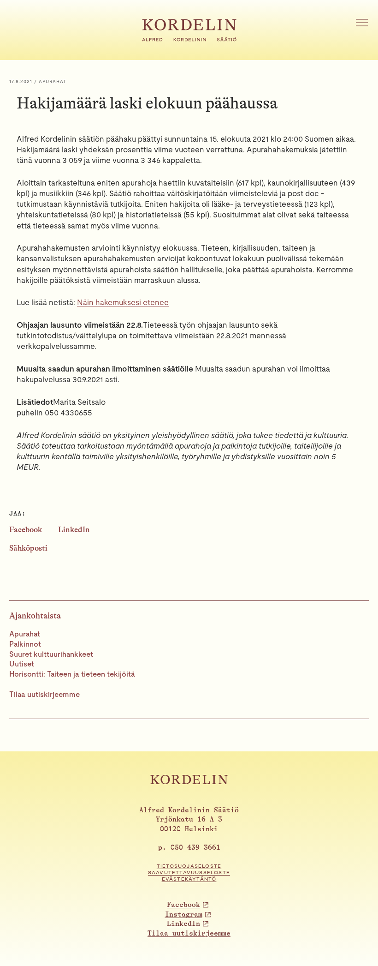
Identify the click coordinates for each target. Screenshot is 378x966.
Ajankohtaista (35, 615)
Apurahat (24, 634)
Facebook (25, 529)
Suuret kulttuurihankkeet (51, 654)
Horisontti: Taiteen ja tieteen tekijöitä (72, 674)
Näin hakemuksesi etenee (123, 302)
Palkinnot (25, 644)
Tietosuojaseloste (189, 866)
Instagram (183, 914)
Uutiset (21, 664)
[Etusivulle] (189, 38)
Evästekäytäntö (189, 879)
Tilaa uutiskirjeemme (44, 694)
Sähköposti (28, 548)
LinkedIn (74, 529)
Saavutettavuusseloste (189, 872)
